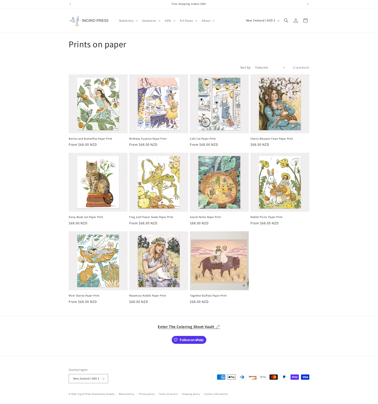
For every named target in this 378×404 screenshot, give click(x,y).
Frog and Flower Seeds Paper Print (151, 217)
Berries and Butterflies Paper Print (90, 139)
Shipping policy (191, 393)
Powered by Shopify (103, 393)
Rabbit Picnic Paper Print (266, 217)
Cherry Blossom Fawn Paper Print (271, 139)
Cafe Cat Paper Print (203, 139)
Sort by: (245, 67)
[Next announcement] (308, 4)
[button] (128, 20)
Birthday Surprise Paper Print (147, 139)
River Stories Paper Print (84, 295)
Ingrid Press (84, 393)
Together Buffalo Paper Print (208, 295)
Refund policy (126, 393)
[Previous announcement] (70, 4)
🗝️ (189, 326)
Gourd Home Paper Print (205, 217)
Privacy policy (147, 393)
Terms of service (168, 393)
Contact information (216, 393)
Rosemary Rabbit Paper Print (147, 295)
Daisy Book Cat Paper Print (86, 217)
